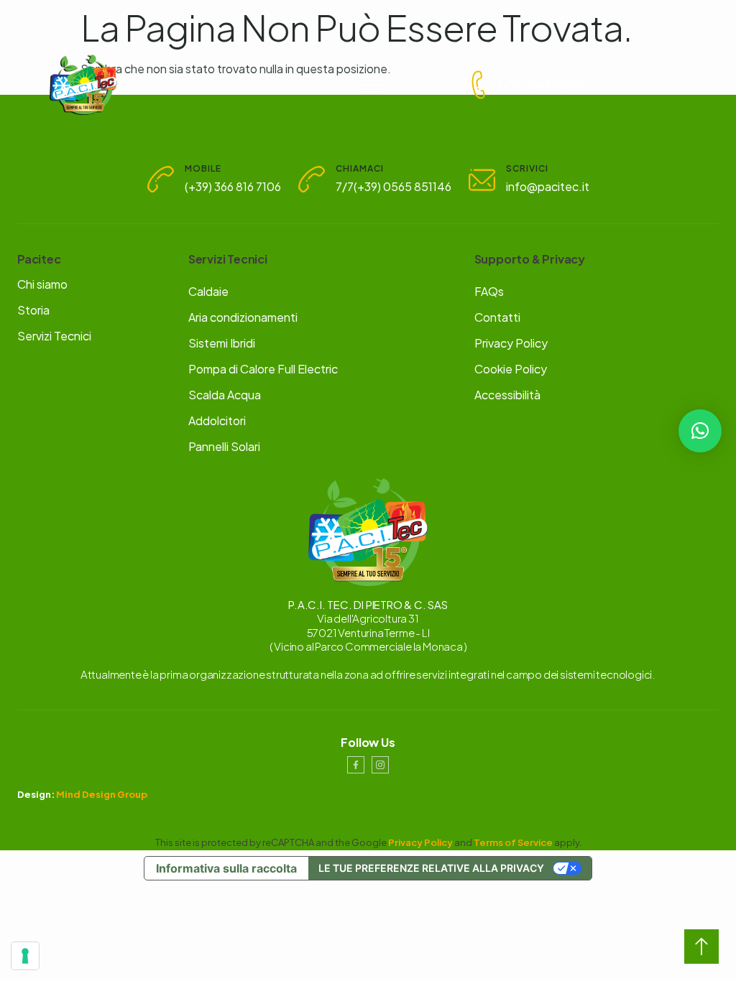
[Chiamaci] (311, 179)
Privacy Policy (420, 842)
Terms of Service (513, 842)
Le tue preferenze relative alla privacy (431, 868)
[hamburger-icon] (372, 84)
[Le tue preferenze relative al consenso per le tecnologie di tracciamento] (25, 956)
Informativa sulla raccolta (226, 868)
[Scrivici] (482, 179)
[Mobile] (160, 179)
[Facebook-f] (355, 764)
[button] (700, 430)
